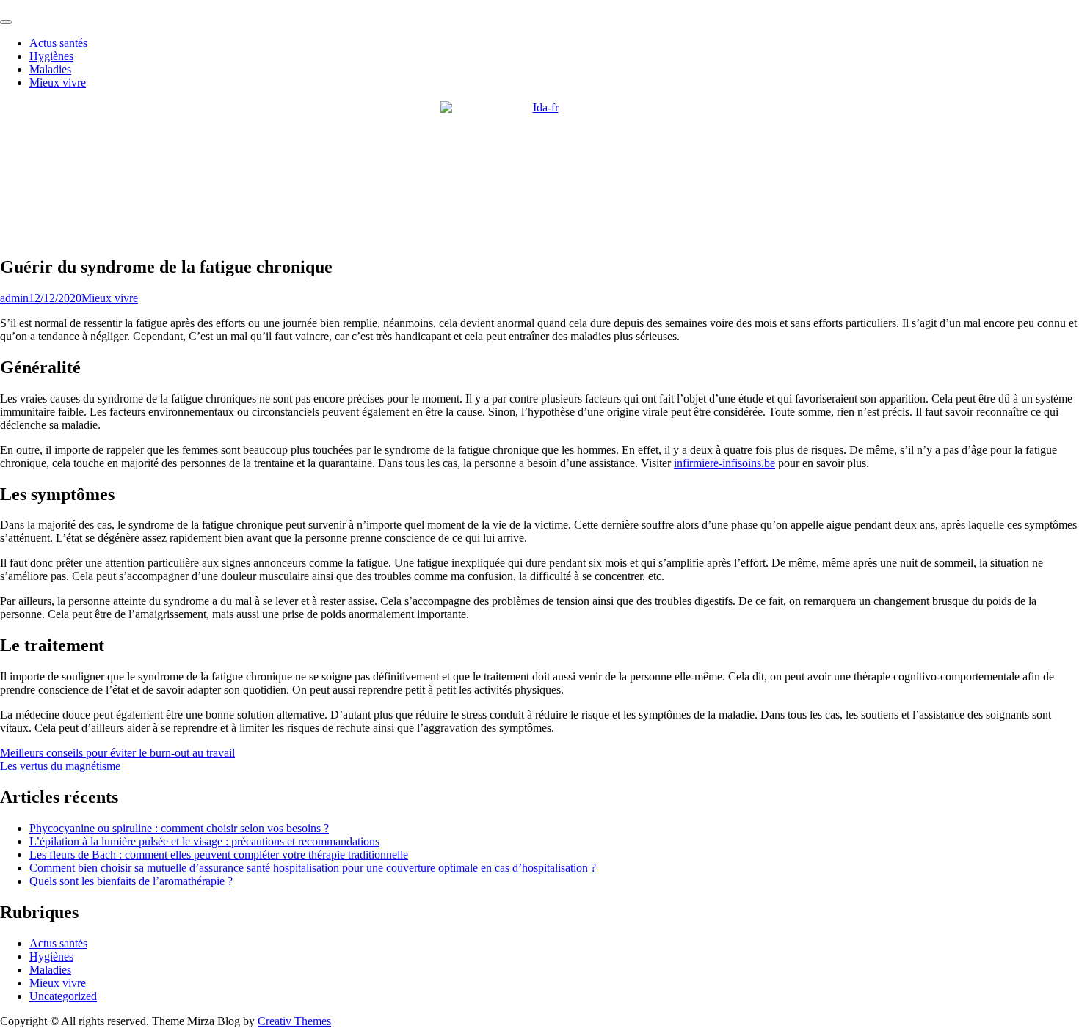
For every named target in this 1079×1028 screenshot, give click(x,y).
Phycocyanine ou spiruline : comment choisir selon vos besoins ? (179, 828)
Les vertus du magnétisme (60, 766)
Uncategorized (63, 996)
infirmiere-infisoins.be (724, 463)
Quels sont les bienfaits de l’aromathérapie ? (131, 881)
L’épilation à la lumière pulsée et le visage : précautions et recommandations (204, 841)
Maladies (50, 69)
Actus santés (58, 43)
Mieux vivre (57, 82)
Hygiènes (51, 56)
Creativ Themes (294, 1021)
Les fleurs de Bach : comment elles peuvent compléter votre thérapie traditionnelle (218, 854)
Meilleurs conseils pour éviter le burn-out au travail (117, 752)
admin (14, 298)
